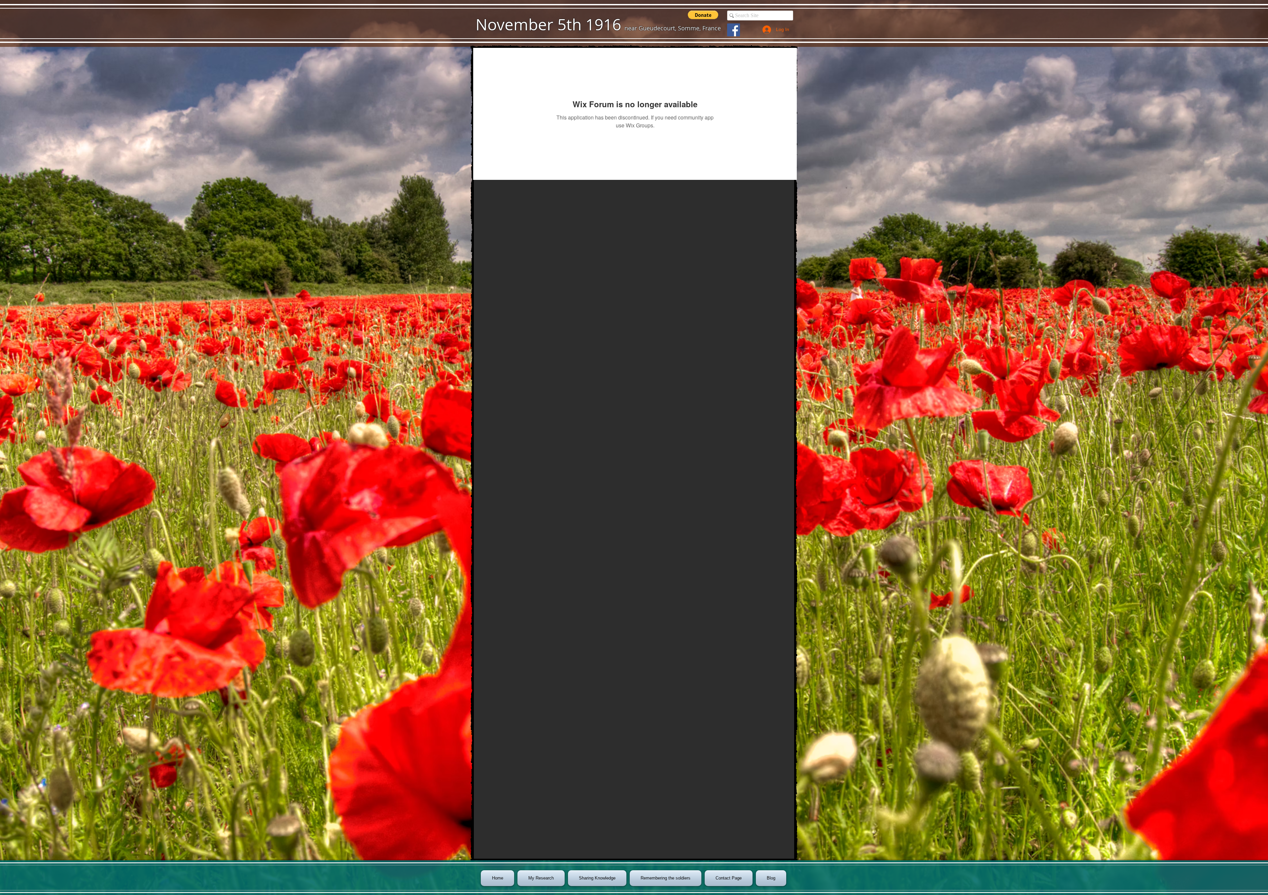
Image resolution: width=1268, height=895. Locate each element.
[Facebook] (733, 29)
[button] (703, 15)
